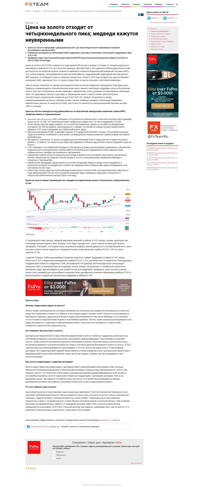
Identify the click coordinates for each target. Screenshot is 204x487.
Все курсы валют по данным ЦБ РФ (162, 22)
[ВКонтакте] (139, 14)
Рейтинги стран (156, 44)
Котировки (148, 4)
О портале (170, 4)
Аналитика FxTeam (40, 426)
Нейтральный (61, 455)
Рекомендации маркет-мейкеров (162, 41)
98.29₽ (153, 18)
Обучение (159, 4)
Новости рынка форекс (160, 31)
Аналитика (125, 4)
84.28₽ (168, 18)
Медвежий (59, 452)
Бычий (58, 458)
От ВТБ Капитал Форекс (159, 39)
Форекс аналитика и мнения (161, 34)
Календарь (114, 4)
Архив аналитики (157, 49)
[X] (142, 14)
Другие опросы (136, 463)
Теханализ (136, 4)
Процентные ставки (157, 46)
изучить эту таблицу (110, 420)
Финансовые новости (158, 36)
